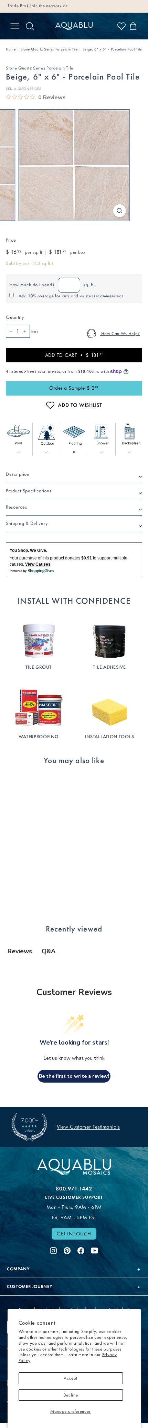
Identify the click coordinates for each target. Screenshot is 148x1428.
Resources (16, 507)
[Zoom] (119, 210)
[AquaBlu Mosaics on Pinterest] (67, 1250)
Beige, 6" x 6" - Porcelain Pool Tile (112, 49)
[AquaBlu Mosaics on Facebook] (80, 1250)
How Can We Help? (120, 333)
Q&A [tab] (48, 951)
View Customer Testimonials (88, 1126)
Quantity (15, 317)
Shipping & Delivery (26, 523)
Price (11, 240)
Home (11, 49)
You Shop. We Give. (28, 550)
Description (18, 474)
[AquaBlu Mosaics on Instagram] (53, 1250)
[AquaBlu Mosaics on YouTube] (94, 1250)
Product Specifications (28, 491)
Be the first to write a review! (74, 1076)
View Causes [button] (38, 564)
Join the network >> (49, 5)
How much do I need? (31, 285)
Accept (70, 1378)
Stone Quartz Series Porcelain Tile (49, 49)
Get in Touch (74, 1234)
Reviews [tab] (20, 951)
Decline (70, 1395)
